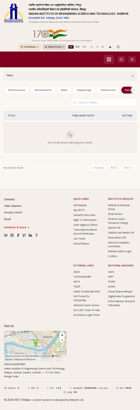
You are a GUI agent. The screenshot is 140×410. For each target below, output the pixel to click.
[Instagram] (12, 235)
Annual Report (81, 243)
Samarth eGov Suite (84, 215)
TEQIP (76, 286)
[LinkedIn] (30, 235)
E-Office (112, 256)
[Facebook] (18, 235)
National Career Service (86, 305)
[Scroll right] (134, 90)
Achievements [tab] (43, 90)
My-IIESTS (79, 210)
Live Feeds (79, 238)
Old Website (80, 205)
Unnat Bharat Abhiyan (120, 291)
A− (92, 46)
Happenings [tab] (84, 90)
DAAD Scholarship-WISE (86, 291)
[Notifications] (118, 47)
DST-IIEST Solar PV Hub (86, 310)
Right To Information (85, 220)
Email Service (115, 214)
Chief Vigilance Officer (85, 224)
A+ (103, 46)
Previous (98, 167)
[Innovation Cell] (36, 235)
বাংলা (84, 46)
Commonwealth (82, 276)
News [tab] (64, 90)
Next (127, 167)
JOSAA (111, 286)
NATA (76, 281)
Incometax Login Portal (86, 315)
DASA (76, 271)
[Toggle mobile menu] (132, 59)
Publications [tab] (108, 90)
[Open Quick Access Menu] (109, 59)
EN (71, 46)
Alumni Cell (114, 227)
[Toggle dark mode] (110, 47)
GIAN (111, 271)
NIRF (111, 276)
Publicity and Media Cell (121, 232)
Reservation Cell (117, 237)
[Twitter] (24, 235)
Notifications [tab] (16, 90)
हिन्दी (77, 46)
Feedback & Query (16, 227)
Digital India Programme (121, 296)
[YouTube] (6, 235)
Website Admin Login (119, 251)
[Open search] (121, 59)
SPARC (112, 281)
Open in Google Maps (14, 363)
